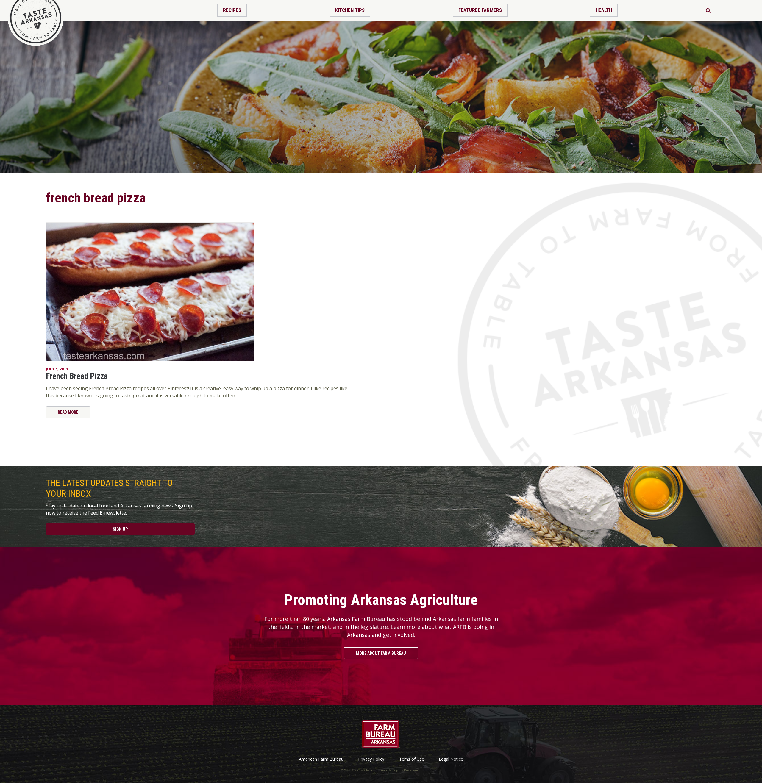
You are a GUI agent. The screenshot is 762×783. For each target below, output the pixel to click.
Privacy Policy (371, 759)
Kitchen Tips (350, 10)
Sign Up (120, 529)
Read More (68, 412)
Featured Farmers (480, 10)
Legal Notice (451, 759)
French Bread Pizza (77, 376)
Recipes (232, 10)
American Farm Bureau (321, 759)
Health (604, 10)
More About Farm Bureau (381, 653)
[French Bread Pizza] (197, 291)
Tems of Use (411, 759)
